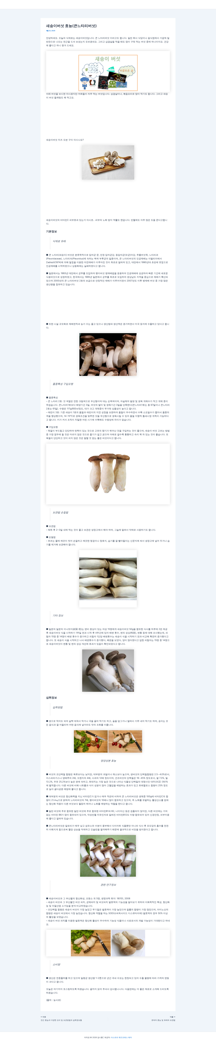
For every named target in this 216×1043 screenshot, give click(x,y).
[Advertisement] (108, 118)
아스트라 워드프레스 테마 (121, 1037)
